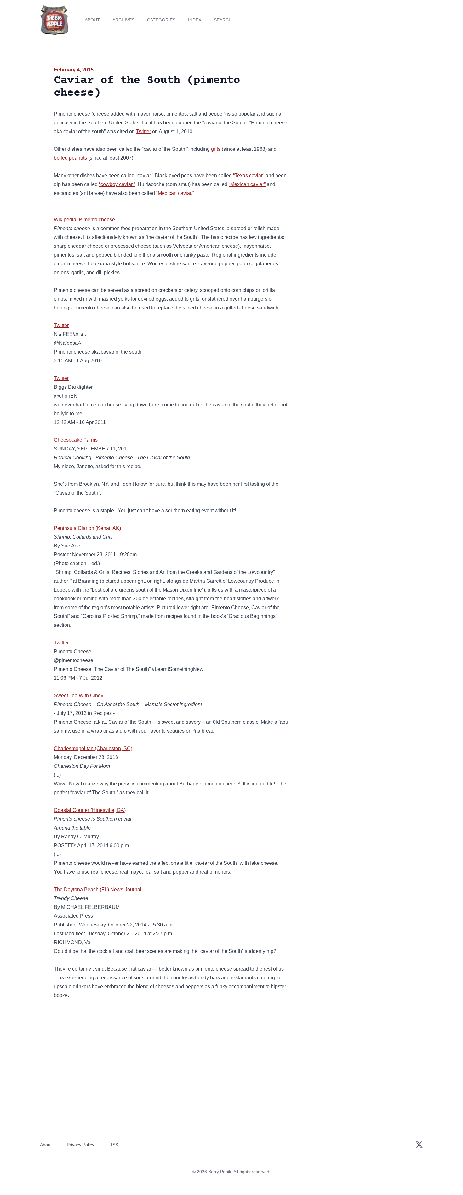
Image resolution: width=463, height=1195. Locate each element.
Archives (123, 19)
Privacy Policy (80, 1144)
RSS (113, 1144)
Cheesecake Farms (76, 440)
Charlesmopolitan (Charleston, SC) (93, 748)
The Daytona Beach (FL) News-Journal (97, 889)
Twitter (143, 131)
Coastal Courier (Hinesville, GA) (90, 810)
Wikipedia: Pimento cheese (84, 219)
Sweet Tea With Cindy (78, 695)
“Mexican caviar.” (175, 193)
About (92, 19)
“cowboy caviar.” (117, 184)
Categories (161, 19)
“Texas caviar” (248, 175)
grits (215, 149)
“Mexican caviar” (247, 184)
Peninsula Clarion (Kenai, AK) (87, 528)
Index (194, 19)
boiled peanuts (70, 158)
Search (223, 19)
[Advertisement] (352, 115)
